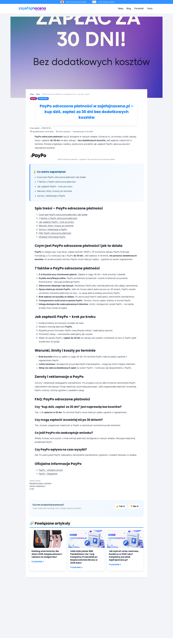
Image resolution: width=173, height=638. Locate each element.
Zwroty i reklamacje (37, 486)
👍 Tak (120, 506)
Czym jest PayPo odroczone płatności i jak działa (63, 214)
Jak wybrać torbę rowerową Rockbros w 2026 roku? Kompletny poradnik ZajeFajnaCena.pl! (123, 555)
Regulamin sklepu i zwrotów (40, 483)
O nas (32, 489)
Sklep (120, 8)
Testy (150, 8)
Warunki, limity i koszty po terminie (56, 225)
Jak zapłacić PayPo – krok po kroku (56, 222)
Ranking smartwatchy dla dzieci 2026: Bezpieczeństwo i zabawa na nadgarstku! (47, 554)
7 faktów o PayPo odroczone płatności (58, 218)
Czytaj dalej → (38, 561)
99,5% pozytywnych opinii (76, 2)
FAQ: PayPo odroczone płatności (55, 233)
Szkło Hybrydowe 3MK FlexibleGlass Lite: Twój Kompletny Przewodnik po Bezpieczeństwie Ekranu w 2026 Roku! (84, 557)
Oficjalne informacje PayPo (52, 237)
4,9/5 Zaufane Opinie (106, 2)
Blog (129, 8)
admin (37, 128)
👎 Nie (134, 506)
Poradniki (139, 8)
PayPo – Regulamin (48, 473)
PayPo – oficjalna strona (51, 470)
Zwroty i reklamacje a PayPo (53, 229)
